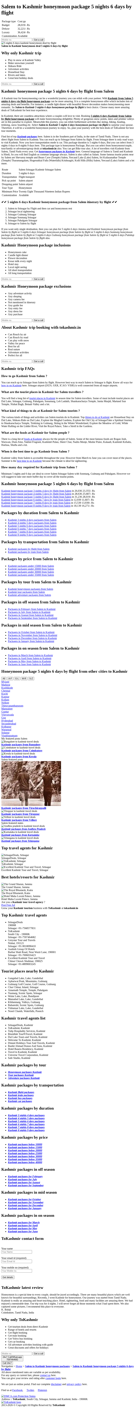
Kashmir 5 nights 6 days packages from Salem (32, 525)
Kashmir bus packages (20, 1098)
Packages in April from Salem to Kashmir (29, 658)
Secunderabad (8, 723)
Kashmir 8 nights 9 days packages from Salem (32, 534)
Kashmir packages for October (24, 1199)
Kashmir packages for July (22, 1179)
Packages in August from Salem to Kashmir (31, 615)
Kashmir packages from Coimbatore (21, 750)
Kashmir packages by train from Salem (28, 552)
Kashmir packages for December (25, 1205)
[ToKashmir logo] (11, 1402)
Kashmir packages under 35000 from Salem (31, 574)
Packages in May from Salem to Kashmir (29, 661)
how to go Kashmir (11, 385)
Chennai (5, 690)
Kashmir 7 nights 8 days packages (26, 1127)
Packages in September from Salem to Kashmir (32, 618)
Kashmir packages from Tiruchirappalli (23, 808)
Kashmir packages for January (24, 1208)
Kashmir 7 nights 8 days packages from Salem (32, 531)
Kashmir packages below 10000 (25, 1144)
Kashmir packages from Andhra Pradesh (23, 829)
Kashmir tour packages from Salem (26, 592)
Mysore (5, 681)
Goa (3, 717)
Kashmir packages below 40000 (25, 1162)
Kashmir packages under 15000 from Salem (31, 566)
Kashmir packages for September (26, 1185)
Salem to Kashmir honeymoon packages (47, 1366)
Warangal (6, 729)
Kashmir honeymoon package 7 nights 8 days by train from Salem (35, 502)
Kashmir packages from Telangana (20, 841)
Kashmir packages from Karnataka (20, 835)
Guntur (5, 711)
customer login (53, 1378)
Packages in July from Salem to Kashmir (29, 612)
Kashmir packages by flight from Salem (28, 549)
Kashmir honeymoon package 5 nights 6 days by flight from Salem (36, 496)
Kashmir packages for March (24, 1222)
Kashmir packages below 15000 (25, 1147)
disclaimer (56, 1384)
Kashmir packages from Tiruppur (20, 814)
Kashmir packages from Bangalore (20, 744)
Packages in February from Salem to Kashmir (32, 609)
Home (19, 1366)
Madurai (5, 684)
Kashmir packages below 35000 (25, 1159)
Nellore (5, 702)
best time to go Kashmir (29, 460)
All (4, 678)
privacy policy (74, 1384)
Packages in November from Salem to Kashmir (32, 635)
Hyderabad (7, 720)
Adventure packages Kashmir (24, 1078)
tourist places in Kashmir (42, 398)
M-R (24, 678)
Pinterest (42, 1390)
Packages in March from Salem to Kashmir (30, 655)
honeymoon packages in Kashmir (57, 151)
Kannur (5, 696)
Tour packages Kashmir (21, 1075)
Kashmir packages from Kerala (18, 756)
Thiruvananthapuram (12, 705)
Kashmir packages (27, 136)
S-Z (31, 678)
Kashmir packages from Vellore (19, 820)
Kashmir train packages (21, 1095)
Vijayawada (7, 714)
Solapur (5, 732)
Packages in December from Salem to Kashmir (32, 638)
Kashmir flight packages (21, 1092)
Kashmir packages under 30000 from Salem (31, 571)
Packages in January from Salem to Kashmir (31, 641)
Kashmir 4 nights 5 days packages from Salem (32, 522)
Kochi (4, 693)
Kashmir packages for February (25, 1176)
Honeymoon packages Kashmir (25, 1072)
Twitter (30, 1390)
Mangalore (7, 708)
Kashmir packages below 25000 (25, 1153)
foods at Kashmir (33, 439)
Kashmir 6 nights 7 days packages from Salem (32, 528)
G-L (17, 678)
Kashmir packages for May (22, 1228)
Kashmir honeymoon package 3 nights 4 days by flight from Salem (36, 490)
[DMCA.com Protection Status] (18, 1396)
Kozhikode (7, 687)
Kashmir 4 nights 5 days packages (26, 1118)
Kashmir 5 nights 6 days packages (26, 1121)
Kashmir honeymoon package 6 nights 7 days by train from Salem (35, 499)
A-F (10, 678)
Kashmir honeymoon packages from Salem (30, 589)
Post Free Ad (8, 905)
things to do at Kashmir (97, 417)
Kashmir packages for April (23, 1225)
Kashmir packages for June (23, 1231)
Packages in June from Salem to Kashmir (29, 664)
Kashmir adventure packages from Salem (29, 595)
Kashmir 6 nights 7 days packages (26, 1124)
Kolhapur (6, 726)
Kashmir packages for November (25, 1202)
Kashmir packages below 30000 (25, 1156)
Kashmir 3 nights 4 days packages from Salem (32, 519)
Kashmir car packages (20, 1101)
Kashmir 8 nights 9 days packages (26, 1130)
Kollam (5, 699)
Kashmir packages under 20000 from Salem (31, 568)
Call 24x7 (7, 1363)
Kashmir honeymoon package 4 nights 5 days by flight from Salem (36, 493)
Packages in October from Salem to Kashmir (31, 632)
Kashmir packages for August (24, 1182)
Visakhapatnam (9, 735)
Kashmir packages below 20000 (25, 1150)
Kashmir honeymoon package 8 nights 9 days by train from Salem (35, 505)
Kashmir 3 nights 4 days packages (26, 1115)
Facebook (17, 1390)
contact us (45, 1375)
